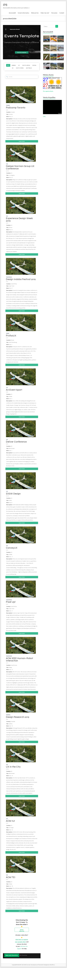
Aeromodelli (12, 13)
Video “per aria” (45, 13)
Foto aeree (54, 13)
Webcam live (34, 13)
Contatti (61, 13)
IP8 (5, 5)
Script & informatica (23, 13)
